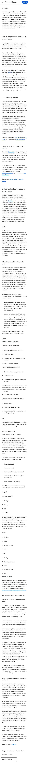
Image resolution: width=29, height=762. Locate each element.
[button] (2, 2)
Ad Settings (11, 152)
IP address (10, 200)
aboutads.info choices (7, 173)
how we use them (20, 139)
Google (4, 751)
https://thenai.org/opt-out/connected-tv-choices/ (14, 590)
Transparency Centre (7, 754)
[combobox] (9, 759)
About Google (11, 751)
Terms (22, 751)
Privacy (18, 751)
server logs (10, 72)
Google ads (13, 744)
